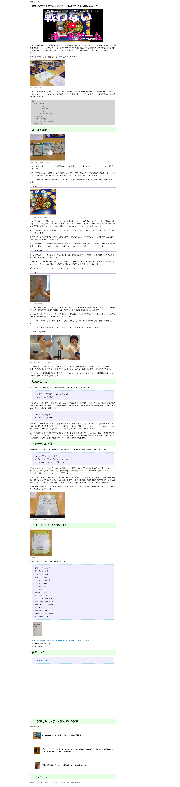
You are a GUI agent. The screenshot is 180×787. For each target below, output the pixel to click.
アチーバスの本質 (41, 119)
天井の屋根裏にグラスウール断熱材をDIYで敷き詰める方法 (64, 765)
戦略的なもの (40, 116)
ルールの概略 (40, 103)
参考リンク (39, 123)
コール (42, 106)
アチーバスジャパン (42, 660)
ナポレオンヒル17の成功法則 (44, 121)
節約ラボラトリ (34, 2)
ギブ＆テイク (44, 109)
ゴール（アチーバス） (47, 113)
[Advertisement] (73, 691)
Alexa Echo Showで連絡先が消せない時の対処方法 (61, 735)
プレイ (42, 111)
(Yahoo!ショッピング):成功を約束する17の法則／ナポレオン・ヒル (61, 640)
